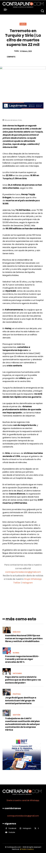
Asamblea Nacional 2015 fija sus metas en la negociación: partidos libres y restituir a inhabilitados (24, 638)
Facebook (12, 828)
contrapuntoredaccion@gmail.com (23, 572)
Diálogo (17, 632)
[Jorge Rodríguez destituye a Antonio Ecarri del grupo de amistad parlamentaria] (7, 692)
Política (17, 694)
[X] (24, 56)
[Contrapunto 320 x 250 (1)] (22, 772)
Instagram (27, 582)
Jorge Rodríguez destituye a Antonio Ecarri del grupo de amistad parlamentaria (20, 700)
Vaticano (17, 673)
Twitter (17, 582)
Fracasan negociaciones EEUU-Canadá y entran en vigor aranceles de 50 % (22, 659)
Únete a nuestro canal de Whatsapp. (23, 800)
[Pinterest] (30, 56)
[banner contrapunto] (23, 110)
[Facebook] (18, 56)
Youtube (12, 832)
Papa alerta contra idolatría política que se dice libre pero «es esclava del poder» (23, 679)
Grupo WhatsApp (33, 579)
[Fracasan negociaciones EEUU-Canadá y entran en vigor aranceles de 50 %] (7, 650)
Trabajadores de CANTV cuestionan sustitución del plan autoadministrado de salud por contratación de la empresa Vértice (22, 724)
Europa (23, 24)
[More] (36, 592)
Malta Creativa (28, 849)
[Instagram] (20, 828)
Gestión (16, 715)
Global (16, 653)
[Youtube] (6, 832)
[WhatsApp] (36, 56)
